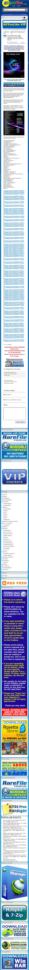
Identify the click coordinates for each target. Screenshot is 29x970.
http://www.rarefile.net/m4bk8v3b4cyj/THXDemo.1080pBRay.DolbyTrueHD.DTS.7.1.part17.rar (13, 238)
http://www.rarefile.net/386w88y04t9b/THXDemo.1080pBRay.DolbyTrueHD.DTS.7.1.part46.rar (13, 317)
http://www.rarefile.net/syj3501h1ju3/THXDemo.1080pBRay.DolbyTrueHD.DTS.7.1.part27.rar (13, 266)
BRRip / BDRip (8, 535)
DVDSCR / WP (7, 541)
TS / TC (6, 550)
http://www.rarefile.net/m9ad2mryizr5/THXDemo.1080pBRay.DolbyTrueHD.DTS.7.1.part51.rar (13, 332)
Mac (6, 562)
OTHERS (5, 558)
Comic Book (7, 503)
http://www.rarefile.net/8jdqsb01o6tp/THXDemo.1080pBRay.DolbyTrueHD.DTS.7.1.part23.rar (13, 254)
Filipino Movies (8, 542)
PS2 (5, 514)
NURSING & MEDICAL (7, 557)
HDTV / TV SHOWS (7, 523)
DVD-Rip (6, 539)
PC (5, 512)
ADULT (4, 494)
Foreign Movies (8, 544)
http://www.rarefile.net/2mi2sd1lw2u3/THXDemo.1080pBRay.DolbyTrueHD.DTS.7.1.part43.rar (13, 308)
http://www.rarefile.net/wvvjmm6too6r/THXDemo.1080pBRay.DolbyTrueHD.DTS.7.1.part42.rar (13, 305)
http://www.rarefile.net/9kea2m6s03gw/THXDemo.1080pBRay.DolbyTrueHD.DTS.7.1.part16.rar (13, 235)
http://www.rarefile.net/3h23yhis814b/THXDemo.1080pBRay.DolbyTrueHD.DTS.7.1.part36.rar (13, 290)
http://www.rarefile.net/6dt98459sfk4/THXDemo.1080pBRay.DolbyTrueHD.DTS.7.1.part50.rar (13, 329)
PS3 (5, 516)
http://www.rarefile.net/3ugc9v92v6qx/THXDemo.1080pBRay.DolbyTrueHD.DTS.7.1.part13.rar (13, 226)
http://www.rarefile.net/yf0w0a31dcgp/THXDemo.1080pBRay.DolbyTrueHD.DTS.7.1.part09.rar (13, 214)
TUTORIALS (5, 566)
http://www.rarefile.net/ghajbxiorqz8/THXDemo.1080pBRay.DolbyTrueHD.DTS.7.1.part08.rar (13, 211)
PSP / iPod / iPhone (9, 546)
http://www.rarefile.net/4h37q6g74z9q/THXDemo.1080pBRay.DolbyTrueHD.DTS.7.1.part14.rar (13, 229)
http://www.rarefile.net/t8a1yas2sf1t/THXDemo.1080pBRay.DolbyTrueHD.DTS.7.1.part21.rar (13, 249)
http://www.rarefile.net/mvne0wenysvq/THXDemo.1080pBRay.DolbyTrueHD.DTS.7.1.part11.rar (13, 220)
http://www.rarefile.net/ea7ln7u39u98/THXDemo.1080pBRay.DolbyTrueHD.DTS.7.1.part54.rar (13, 340)
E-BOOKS (5, 501)
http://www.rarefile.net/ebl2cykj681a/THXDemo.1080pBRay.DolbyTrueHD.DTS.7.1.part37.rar (13, 293)
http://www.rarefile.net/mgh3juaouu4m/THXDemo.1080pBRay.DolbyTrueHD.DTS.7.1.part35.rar (13, 287)
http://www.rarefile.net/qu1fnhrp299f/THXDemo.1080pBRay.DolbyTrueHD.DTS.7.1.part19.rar (13, 245)
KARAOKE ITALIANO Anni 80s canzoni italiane (13, 847)
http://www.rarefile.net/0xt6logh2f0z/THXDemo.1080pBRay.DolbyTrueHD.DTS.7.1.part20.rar (13, 247)
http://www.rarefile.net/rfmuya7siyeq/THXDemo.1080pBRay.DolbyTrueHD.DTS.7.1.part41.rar (13, 303)
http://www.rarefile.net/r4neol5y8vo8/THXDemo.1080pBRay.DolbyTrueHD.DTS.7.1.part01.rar (13, 191)
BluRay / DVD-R (8, 533)
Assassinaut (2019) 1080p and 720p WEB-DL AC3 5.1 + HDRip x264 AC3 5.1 (17, 32)
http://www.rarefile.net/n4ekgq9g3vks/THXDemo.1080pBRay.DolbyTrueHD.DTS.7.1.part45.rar (13, 314)
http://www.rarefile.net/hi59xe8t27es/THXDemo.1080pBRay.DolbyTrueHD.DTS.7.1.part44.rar (13, 311)
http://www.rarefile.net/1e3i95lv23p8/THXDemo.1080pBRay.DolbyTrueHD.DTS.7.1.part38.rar (13, 295)
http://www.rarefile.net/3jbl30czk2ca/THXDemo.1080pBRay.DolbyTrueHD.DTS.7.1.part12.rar (13, 223)
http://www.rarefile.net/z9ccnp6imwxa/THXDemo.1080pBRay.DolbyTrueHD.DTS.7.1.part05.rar (13, 203)
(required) (7, 394)
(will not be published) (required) (12, 399)
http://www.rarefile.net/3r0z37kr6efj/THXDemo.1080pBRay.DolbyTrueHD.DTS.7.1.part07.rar (13, 209)
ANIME (4, 496)
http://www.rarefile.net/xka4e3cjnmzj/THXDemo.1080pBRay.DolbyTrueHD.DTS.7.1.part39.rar (13, 297)
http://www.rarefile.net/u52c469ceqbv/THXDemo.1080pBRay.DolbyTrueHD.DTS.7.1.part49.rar (13, 326)
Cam (6, 537)
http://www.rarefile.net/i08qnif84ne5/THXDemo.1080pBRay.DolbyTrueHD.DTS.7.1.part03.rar (13, 197)
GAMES (4, 507)
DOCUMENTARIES (7, 500)
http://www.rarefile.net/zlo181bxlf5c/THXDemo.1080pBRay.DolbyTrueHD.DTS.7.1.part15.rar (13, 232)
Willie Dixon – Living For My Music (6, 32)
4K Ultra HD (7, 532)
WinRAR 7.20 (6, 853)
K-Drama (7, 525)
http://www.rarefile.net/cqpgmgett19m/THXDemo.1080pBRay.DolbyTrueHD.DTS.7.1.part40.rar (13, 300)
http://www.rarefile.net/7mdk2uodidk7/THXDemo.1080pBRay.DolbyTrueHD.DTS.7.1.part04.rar (13, 199)
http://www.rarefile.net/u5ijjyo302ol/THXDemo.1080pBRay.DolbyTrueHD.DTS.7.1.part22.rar (13, 251)
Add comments (23, 43)
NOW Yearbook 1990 (8, 860)
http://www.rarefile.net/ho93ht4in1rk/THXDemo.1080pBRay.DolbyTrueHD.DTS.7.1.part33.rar (13, 281)
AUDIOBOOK (5, 498)
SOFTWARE (5, 560)
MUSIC (4, 551)
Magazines (7, 505)
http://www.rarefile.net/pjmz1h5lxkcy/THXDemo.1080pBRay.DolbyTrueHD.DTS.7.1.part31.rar (13, 276)
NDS (5, 510)
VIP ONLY (5, 569)
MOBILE (4, 526)
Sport (4, 564)
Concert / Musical (9, 553)
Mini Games (7, 509)
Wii (5, 517)
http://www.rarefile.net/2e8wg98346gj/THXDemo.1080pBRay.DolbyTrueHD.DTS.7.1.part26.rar (13, 263)
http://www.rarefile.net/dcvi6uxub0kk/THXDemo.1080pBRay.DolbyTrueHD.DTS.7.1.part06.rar (13, 206)
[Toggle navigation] (3, 17)
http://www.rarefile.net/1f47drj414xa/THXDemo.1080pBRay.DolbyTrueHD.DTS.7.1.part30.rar (13, 274)
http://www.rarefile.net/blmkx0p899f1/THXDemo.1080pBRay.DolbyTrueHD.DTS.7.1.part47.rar (13, 321)
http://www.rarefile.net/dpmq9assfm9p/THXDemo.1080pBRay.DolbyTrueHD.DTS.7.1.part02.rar (13, 194)
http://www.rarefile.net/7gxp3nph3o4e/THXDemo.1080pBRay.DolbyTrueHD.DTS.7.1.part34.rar (13, 284)
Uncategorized (7, 567)
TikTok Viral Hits (6, 859)
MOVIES (4, 528)
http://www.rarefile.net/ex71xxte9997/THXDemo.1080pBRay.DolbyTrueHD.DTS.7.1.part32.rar (13, 279)
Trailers (7, 548)
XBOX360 (7, 519)
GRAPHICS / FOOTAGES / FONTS (10, 521)
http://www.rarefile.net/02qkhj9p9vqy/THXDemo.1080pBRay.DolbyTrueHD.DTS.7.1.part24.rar (13, 256)
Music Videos (8, 555)
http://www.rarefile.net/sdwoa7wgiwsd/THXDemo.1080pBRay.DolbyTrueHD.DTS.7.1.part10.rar (13, 217)
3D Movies (7, 530)
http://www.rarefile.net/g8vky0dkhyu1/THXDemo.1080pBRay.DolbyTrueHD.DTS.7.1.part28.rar (13, 268)
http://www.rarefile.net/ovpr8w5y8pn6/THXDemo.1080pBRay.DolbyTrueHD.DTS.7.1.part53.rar (13, 337)
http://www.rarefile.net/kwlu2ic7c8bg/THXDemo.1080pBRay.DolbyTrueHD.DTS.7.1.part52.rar (13, 335)
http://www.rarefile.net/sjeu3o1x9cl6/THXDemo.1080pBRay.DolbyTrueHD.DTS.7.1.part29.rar (13, 271)
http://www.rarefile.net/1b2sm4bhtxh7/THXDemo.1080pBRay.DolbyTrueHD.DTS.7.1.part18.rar (13, 242)
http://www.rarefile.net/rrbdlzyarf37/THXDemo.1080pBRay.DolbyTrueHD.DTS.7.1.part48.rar (13, 324)
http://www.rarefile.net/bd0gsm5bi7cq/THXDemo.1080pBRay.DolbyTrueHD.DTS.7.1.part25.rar (13, 259)
